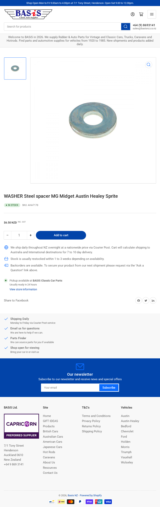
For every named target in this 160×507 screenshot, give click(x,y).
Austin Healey (130, 421)
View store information (23, 289)
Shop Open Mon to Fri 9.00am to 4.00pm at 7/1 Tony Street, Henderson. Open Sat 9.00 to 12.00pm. (80, 3)
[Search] (125, 26)
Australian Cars (53, 436)
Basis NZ (73, 495)
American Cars (52, 442)
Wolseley (127, 462)
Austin (125, 416)
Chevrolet (127, 431)
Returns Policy (91, 426)
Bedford (126, 426)
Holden (125, 442)
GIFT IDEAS (50, 421)
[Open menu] (152, 14)
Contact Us (50, 473)
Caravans (49, 457)
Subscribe (108, 387)
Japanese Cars (52, 447)
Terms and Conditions (96, 416)
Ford (124, 436)
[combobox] (67, 26)
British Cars (50, 431)
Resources (50, 467)
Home (47, 416)
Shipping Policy (92, 431)
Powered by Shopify (91, 495)
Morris (125, 447)
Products (49, 426)
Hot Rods (49, 452)
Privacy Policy (91, 421)
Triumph (126, 452)
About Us (49, 462)
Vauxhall (126, 457)
